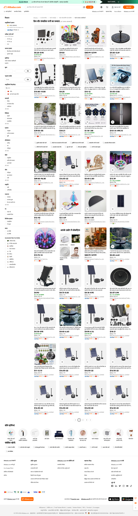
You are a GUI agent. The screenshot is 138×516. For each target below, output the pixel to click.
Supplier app (75, 499)
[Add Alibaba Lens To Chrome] (27, 499)
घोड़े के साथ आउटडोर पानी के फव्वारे (59, 142)
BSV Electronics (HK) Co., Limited (69, 184)
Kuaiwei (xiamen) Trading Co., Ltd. (94, 56)
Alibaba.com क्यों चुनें (9, 464)
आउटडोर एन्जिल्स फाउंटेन (110, 142)
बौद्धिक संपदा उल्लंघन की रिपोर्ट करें (92, 479)
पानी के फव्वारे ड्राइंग (96, 147)
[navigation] (18, 219)
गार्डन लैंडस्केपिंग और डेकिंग (65, 18)
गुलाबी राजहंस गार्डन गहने (42, 142)
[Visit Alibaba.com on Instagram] (123, 486)
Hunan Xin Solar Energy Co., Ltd (94, 136)
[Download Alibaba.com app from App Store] (114, 499)
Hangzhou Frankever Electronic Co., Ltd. (45, 95)
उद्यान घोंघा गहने (106, 447)
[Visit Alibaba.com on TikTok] (131, 486)
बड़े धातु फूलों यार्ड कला (40, 447)
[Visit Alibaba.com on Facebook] (112, 486)
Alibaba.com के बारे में (9, 460)
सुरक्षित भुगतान (34, 464)
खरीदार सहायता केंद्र (89, 464)
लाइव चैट (86, 468)
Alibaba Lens (11, 499)
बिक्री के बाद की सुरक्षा (36, 475)
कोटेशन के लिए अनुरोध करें (63, 468)
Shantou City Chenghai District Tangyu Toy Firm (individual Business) (70, 221)
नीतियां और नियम (34, 482)
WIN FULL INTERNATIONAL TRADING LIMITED (95, 97)
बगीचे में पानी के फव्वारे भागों (42, 147)
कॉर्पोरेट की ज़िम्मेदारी (8, 471)
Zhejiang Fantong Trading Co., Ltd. (94, 182)
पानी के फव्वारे (94, 447)
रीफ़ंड (85, 475)
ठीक (28, 71)
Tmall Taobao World (59, 507)
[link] (135, 498)
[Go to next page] (90, 420)
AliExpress (42, 507)
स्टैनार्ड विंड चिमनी (118, 447)
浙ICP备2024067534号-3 (117, 513)
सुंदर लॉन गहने (70, 147)
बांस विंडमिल (10, 451)
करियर (5, 475)
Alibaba (35, 18)
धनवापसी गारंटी (34, 468)
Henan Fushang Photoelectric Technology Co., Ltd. (95, 221)
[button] (84, 7)
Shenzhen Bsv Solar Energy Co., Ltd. (69, 134)
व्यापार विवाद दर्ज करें (89, 471)
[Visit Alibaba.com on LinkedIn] (116, 486)
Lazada (69, 507)
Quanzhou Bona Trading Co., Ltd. (43, 182)
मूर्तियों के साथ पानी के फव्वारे (78, 142)
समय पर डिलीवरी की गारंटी (37, 471)
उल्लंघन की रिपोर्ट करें (89, 482)
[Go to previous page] (75, 420)
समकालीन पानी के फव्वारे (94, 142)
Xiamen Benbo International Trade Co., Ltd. (70, 97)
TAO (83, 507)
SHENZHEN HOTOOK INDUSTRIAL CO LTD (121, 56)
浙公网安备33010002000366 (99, 513)
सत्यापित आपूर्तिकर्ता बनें (116, 475)
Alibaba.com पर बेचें (116, 464)
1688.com (50, 507)
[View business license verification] (86, 513)
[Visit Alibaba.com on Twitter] (120, 486)
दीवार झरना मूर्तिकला (82, 147)
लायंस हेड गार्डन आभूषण (25, 447)
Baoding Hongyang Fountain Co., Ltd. (120, 134)
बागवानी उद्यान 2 (83, 447)
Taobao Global (77, 507)
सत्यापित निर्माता (61, 464)
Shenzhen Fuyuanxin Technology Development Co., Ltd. (121, 97)
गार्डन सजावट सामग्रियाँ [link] (80, 18)
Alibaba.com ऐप (85, 499)
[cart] (107, 7)
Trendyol (89, 507)
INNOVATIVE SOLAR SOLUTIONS (119, 221)
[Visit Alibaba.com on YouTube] (127, 486)
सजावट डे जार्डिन (11, 447)
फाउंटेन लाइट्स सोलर (69, 447)
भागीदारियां (113, 479)
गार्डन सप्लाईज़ (53, 18)
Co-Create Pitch (8, 468)
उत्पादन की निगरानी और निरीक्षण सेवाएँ (39, 479)
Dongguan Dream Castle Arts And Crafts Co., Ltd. (45, 221)
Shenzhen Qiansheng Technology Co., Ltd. (45, 58)
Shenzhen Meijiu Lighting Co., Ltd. (119, 184)
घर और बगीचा (43, 18)
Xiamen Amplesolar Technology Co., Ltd (45, 134)
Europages (96, 507)
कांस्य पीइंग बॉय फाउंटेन (55, 447)
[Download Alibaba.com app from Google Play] (128, 499)
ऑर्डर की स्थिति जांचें (116, 471)
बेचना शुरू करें (114, 468)
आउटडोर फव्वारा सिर (57, 147)
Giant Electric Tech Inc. (41, 259)
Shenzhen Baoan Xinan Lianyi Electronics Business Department (70, 56)
